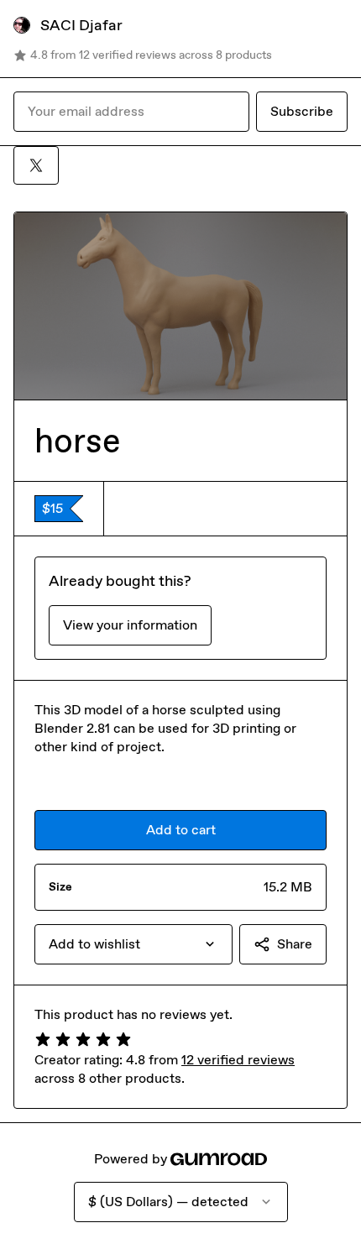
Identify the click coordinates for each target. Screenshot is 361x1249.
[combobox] (133, 944)
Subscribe (301, 111)
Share (294, 944)
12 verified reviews (238, 1060)
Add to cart (181, 830)
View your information (130, 625)
